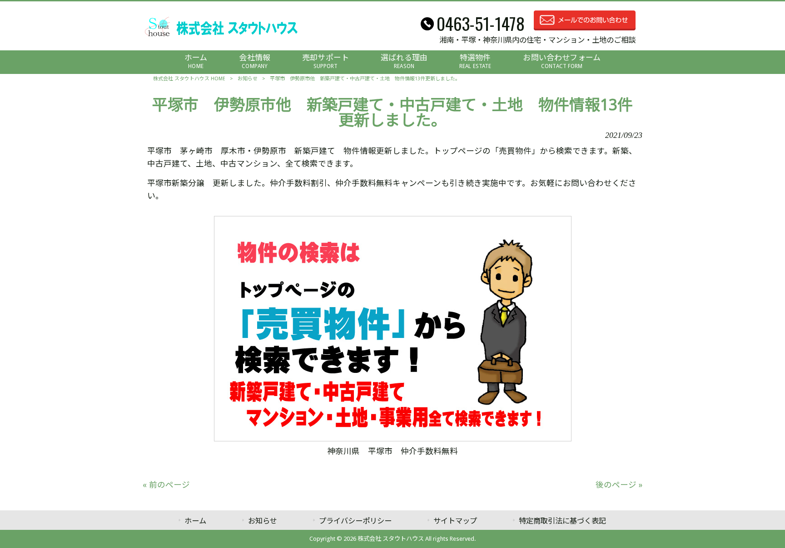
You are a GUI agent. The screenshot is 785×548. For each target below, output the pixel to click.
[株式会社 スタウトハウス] (221, 35)
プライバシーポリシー (355, 521)
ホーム (195, 521)
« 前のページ (166, 484)
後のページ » (619, 484)
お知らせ (248, 79)
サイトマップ (455, 521)
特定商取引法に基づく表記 (562, 521)
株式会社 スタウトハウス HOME (189, 79)
